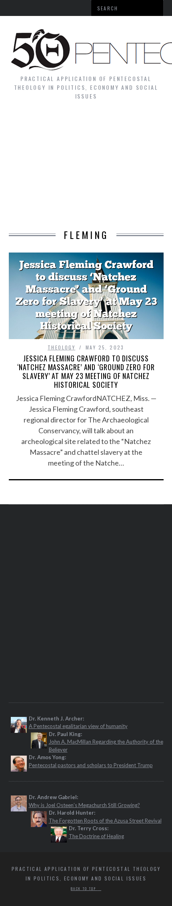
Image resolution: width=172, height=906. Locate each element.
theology (61, 347)
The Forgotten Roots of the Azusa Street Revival (105, 820)
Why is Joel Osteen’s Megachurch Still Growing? (84, 805)
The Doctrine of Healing (96, 836)
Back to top (84, 888)
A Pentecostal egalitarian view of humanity (78, 726)
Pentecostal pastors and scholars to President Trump (91, 765)
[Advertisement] (86, 169)
